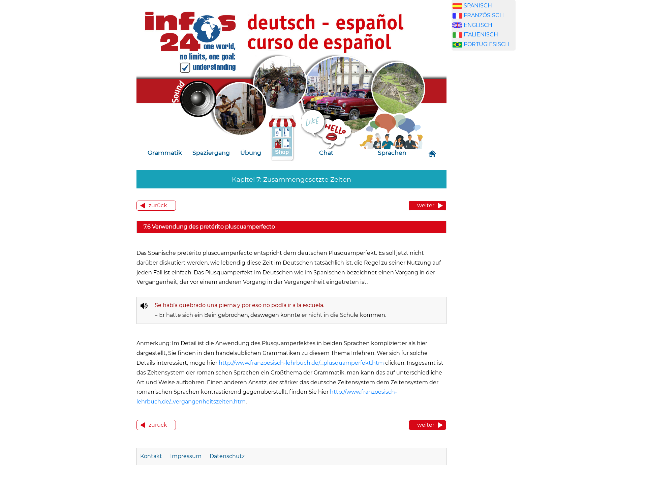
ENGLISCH (478, 25)
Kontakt (151, 456)
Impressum (186, 456)
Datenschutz (227, 456)
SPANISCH (478, 5)
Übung (250, 152)
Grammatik (165, 152)
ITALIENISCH (481, 34)
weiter (425, 205)
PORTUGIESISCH (487, 44)
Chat (326, 152)
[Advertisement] (484, 171)
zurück (158, 205)
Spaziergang (211, 152)
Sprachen (392, 152)
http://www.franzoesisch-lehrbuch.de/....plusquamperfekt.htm (301, 363)
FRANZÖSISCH (484, 15)
